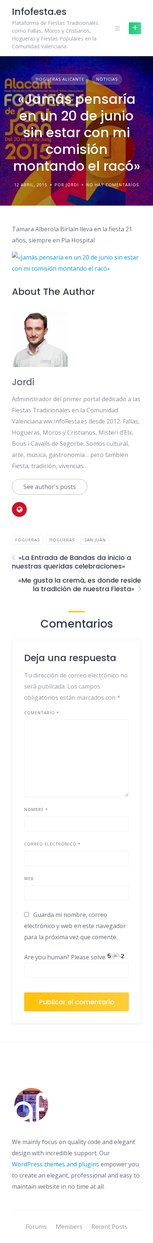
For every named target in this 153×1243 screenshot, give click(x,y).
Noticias (107, 79)
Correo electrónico (52, 844)
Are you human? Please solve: (66, 957)
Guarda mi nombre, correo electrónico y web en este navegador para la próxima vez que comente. (75, 926)
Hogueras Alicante (60, 79)
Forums (36, 1227)
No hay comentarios (112, 184)
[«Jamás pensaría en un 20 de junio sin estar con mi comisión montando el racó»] (76, 268)
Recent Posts (109, 1227)
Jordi (23, 382)
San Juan (95, 539)
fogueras (27, 539)
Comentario (41, 712)
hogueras (62, 539)
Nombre (36, 809)
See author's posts (49, 487)
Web (29, 878)
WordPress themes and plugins (55, 1164)
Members (69, 1227)
